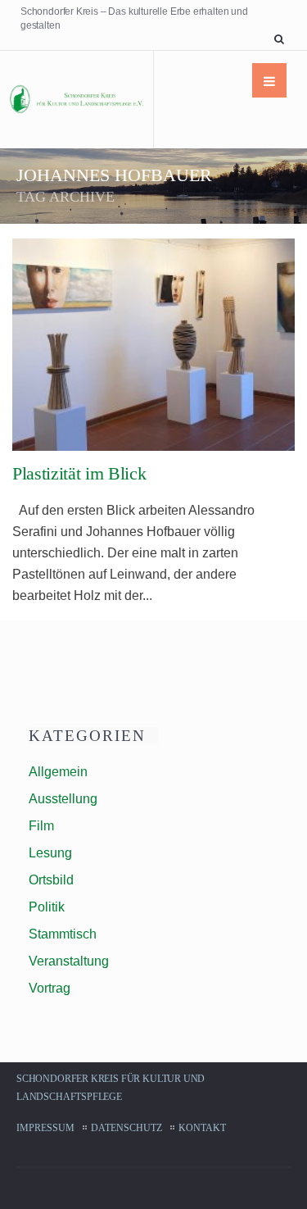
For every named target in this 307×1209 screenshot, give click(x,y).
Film (41, 826)
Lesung (50, 853)
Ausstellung (63, 799)
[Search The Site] (282, 39)
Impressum (45, 1128)
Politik (47, 907)
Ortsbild (51, 880)
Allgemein (58, 772)
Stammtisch (63, 934)
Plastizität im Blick (79, 473)
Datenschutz (126, 1128)
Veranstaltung (69, 961)
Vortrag (49, 988)
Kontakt (202, 1128)
